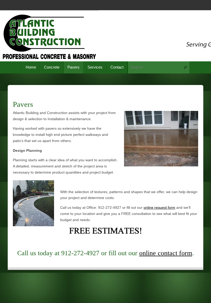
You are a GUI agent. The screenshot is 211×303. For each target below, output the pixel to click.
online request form (159, 207)
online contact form (165, 253)
